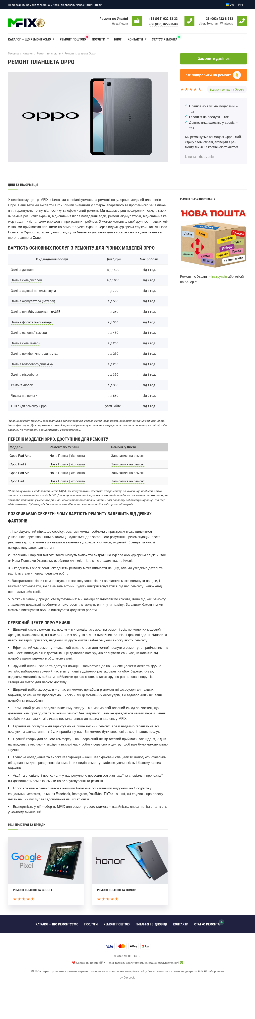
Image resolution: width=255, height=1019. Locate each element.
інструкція (219, 276)
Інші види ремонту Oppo (29, 406)
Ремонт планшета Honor (116, 890)
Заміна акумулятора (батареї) (33, 301)
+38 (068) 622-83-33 (163, 18)
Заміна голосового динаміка (32, 364)
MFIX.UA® (38, 20)
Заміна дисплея (22, 269)
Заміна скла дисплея (26, 280)
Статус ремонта (164, 39)
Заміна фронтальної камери (32, 322)
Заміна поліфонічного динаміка (34, 353)
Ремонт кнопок (22, 385)
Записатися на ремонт (127, 455)
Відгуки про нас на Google (227, 89)
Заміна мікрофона (24, 374)
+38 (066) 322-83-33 (163, 24)
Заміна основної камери (29, 332)
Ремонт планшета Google (33, 890)
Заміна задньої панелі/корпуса (33, 290)
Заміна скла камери (25, 343)
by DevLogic (127, 977)
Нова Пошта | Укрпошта (67, 455)
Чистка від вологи (24, 395)
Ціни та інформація (199, 156)
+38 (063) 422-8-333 (218, 18)
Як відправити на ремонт (212, 74)
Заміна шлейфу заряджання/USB (36, 311)
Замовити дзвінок (214, 59)
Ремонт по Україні (113, 18)
